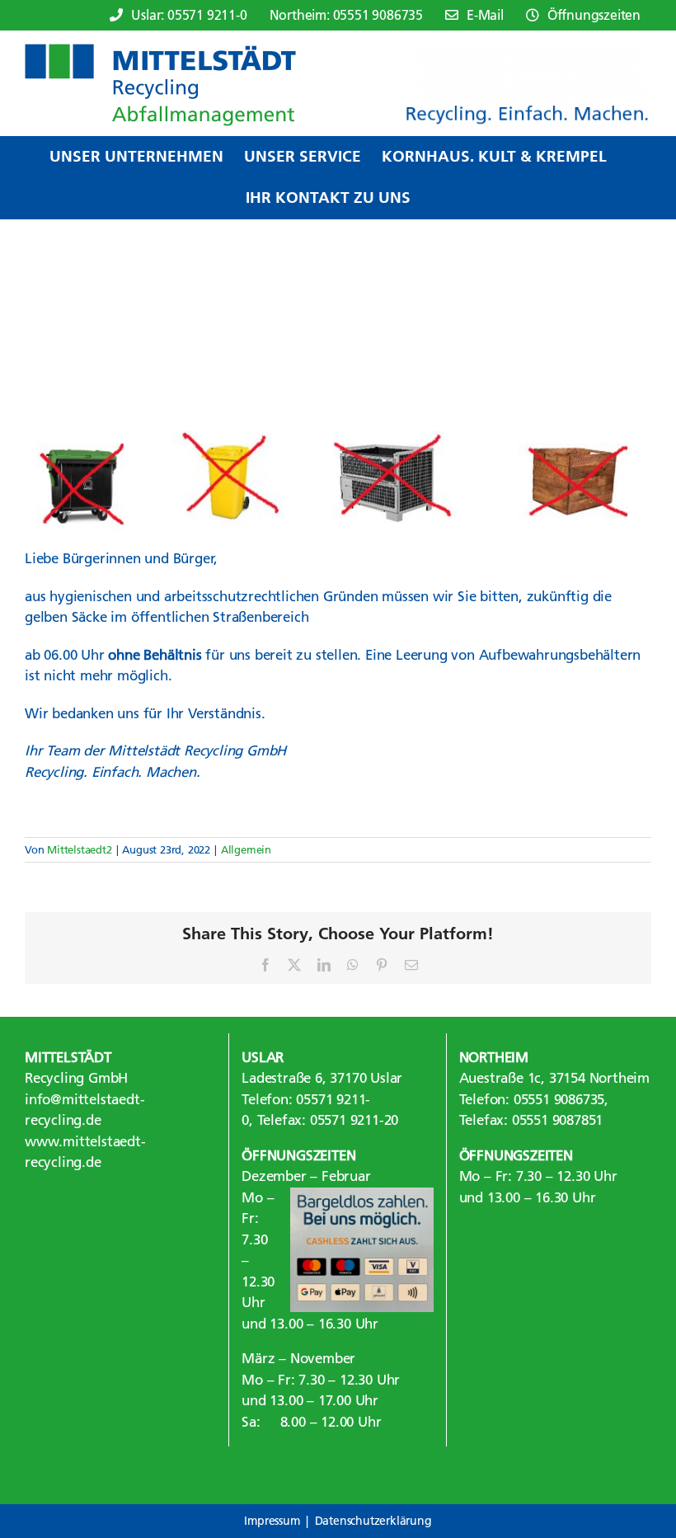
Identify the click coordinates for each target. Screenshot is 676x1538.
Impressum (271, 1520)
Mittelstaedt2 (79, 849)
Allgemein (246, 849)
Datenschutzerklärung (373, 1520)
